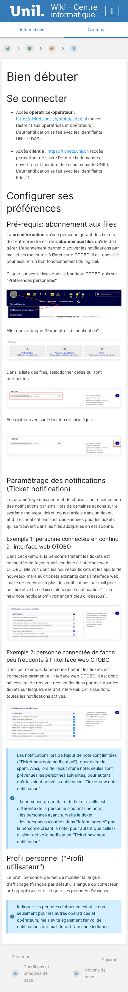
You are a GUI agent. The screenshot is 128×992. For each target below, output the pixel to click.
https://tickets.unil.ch (69, 151)
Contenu (96, 29)
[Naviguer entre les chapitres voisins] (40, 48)
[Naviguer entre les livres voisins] (18, 48)
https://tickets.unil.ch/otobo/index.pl (51, 118)
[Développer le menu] (111, 11)
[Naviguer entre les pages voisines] (62, 48)
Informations (32, 29)
